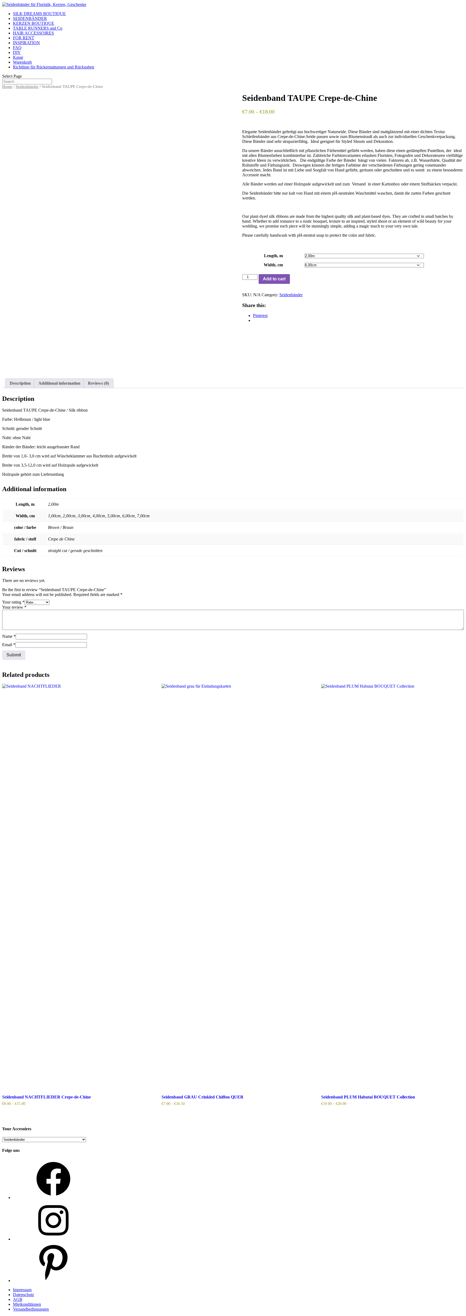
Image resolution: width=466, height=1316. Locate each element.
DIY (17, 52)
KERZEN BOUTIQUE (33, 23)
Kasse (18, 57)
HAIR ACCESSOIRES (33, 33)
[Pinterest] (53, 1280)
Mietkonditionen (27, 1304)
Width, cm (273, 265)
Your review (14, 607)
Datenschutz (23, 1294)
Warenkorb (22, 62)
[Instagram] (53, 1239)
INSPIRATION (26, 42)
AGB (17, 1299)
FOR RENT (23, 38)
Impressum (22, 1289)
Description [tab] (20, 383)
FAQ (17, 47)
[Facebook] (53, 1197)
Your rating (13, 602)
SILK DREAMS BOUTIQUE (39, 13)
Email (8, 644)
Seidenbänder (27, 86)
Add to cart (274, 279)
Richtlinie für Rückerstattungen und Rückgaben (53, 67)
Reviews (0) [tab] (98, 383)
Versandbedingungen (31, 1309)
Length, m (273, 255)
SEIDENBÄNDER (30, 18)
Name (9, 636)
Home (7, 86)
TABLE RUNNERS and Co (37, 28)
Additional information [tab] (59, 383)
